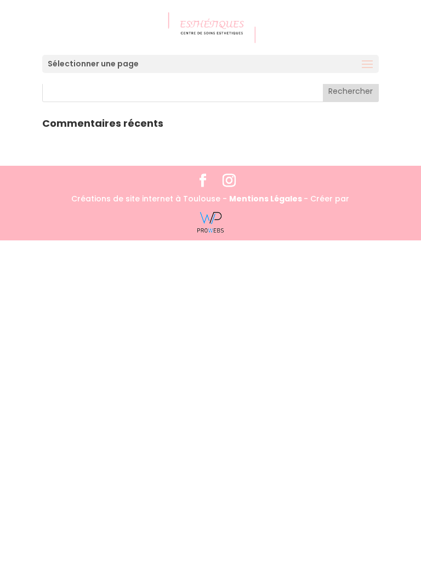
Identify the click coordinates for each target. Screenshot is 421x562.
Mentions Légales (266, 198)
